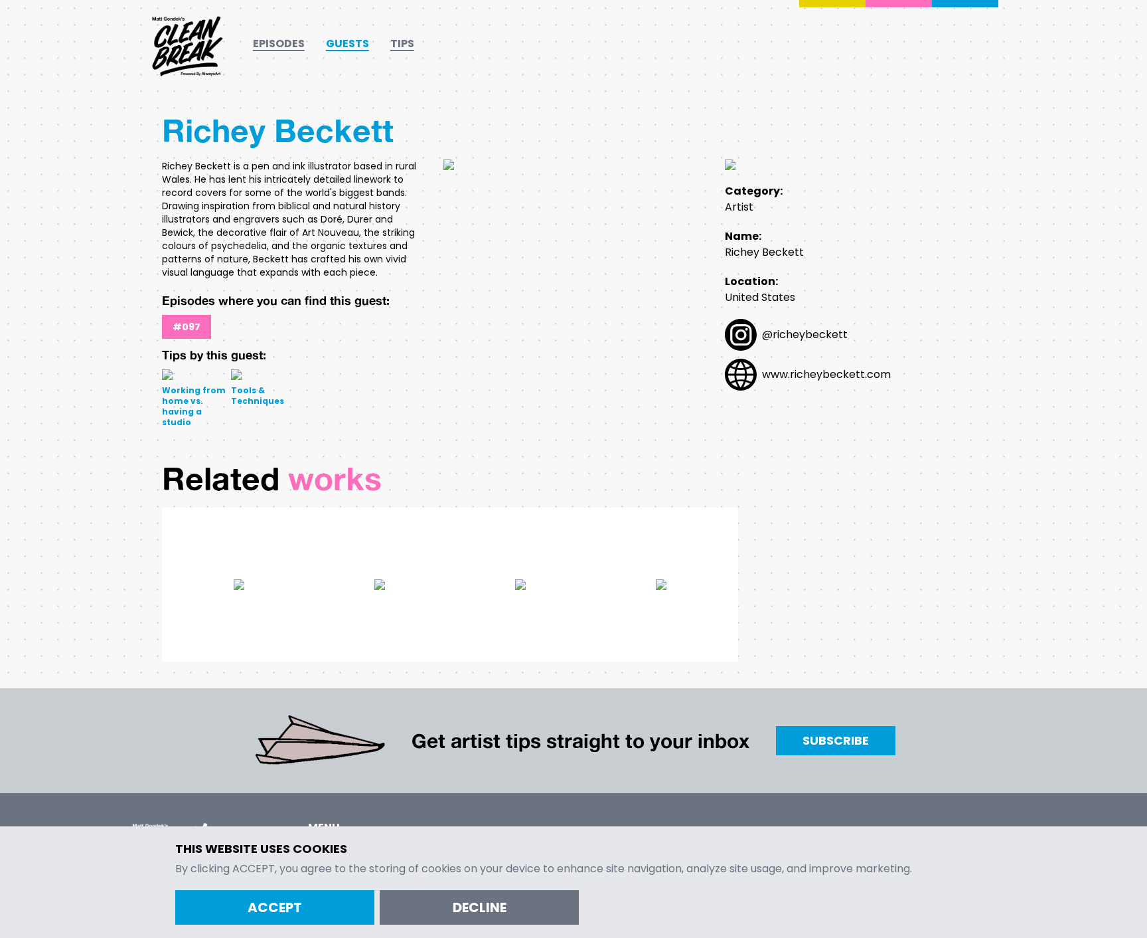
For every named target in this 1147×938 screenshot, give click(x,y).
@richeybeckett (805, 334)
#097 (186, 326)
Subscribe (836, 740)
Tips (402, 43)
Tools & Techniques (257, 396)
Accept (275, 907)
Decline (479, 907)
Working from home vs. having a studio (194, 406)
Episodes (279, 43)
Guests (347, 43)
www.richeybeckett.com (826, 374)
